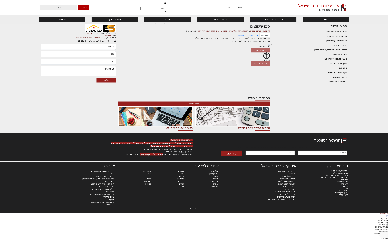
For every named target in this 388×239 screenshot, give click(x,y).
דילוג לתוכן (384, 214)
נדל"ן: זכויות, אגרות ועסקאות (103, 189)
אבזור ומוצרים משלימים (336, 32)
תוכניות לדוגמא (220, 19)
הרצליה (181, 176)
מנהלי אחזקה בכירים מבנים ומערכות (334, 177)
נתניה (149, 179)
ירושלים (108, 35)
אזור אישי (344, 180)
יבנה (182, 187)
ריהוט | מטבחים (340, 77)
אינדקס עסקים (255, 31)
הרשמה (59, 7)
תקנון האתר (343, 195)
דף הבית (266, 31)
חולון (216, 176)
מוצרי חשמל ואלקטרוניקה (335, 59)
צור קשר (230, 7)
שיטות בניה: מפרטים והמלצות (102, 202)
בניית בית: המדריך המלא (104, 176)
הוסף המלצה (194, 104)
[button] (387, 216)
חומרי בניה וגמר (340, 45)
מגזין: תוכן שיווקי (341, 193)
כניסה (159, 149)
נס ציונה (148, 184)
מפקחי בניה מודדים (338, 63)
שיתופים (62, 19)
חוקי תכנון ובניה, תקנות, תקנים (102, 184)
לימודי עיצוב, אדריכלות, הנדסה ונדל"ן (330, 50)
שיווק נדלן (110, 200)
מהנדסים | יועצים (339, 54)
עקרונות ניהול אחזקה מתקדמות (102, 194)
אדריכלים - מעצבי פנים (337, 36)
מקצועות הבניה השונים (337, 72)
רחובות (181, 174)
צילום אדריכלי (108, 197)
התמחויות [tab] (240, 35)
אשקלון (181, 184)
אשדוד (215, 179)
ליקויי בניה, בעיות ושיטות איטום (336, 175)
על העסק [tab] (264, 35)
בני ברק (181, 181)
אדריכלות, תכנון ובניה (339, 171)
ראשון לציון (213, 174)
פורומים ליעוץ (115, 19)
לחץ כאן (181, 152)
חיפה (149, 176)
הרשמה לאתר (342, 182)
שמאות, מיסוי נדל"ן (340, 173)
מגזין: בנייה (343, 190)
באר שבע (147, 181)
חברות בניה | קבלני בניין (336, 41)
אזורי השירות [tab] (253, 35)
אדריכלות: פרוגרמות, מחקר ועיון (102, 171)
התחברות (83, 7)
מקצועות (343, 68)
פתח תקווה (146, 171)
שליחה (106, 80)
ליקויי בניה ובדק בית (106, 187)
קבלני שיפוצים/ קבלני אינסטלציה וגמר (212, 31)
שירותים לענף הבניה (338, 82)
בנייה (112, 174)
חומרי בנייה (109, 181)
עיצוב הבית (110, 192)
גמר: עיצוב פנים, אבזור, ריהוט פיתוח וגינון (98, 179)
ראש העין (214, 187)
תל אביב (214, 171)
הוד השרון (214, 181)
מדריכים (167, 19)
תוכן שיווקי (110, 205)
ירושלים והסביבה (93, 33)
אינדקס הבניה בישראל (273, 19)
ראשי (326, 19)
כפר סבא (180, 179)
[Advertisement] (194, 81)
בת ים (215, 184)
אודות (240, 7)
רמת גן (148, 174)
